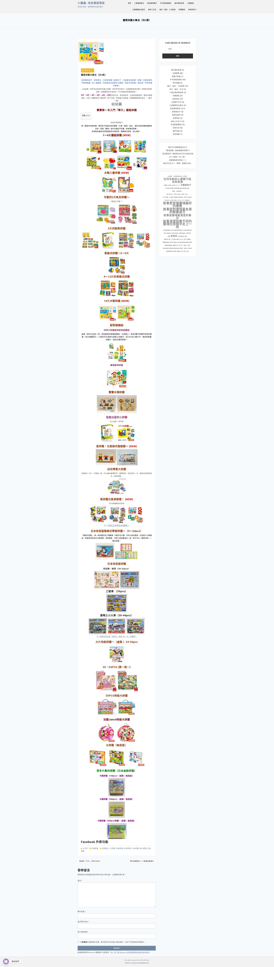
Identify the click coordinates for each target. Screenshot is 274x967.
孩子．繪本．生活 (176, 89)
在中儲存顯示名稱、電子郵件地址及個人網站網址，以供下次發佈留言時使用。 (112, 942)
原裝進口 (105, 848)
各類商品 (176, 118)
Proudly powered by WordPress (137, 960)
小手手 (85, 848)
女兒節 (167, 188)
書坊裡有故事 (179, 3)
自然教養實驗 (176, 125)
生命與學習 (181, 236)
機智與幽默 (182, 233)
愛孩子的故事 (188, 197)
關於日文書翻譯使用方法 (177, 147)
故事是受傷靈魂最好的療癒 (177, 204)
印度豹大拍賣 (172, 185)
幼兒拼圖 (127, 848)
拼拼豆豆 (176, 128)
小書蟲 (84, 89)
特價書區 (182, 9)
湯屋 (169, 236)
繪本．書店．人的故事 (167, 9)
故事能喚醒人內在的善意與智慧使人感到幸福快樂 (177, 230)
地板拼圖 (119, 848)
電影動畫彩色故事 (171, 251)
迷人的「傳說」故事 (184, 245)
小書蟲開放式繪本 (138, 9)
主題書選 (190, 3)
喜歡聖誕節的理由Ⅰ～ (177, 160)
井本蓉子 (184, 176)
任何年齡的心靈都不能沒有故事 (177, 180)
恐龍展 (176, 197)
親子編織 (176, 83)
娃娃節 (172, 188)
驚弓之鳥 (186, 251)
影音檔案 (176, 134)
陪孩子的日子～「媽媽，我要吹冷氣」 (177, 163)
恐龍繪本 (180, 197)
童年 (186, 236)
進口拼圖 (142, 848)
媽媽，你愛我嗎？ (177, 191)
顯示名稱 (82, 912)
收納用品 (175, 99)
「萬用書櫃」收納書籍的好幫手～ (178, 150)
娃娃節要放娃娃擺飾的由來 (182, 188)
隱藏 (87, 115)
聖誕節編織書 (168, 245)
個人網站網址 (83, 932)
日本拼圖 (135, 848)
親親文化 (175, 245)
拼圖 (82, 851)
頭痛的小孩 (180, 251)
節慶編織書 (166, 242)
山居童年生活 (176, 102)
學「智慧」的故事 (168, 197)
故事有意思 (176, 115)
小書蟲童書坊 (139, 3)
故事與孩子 (192, 9)
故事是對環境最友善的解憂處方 (177, 210)
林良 (165, 233)
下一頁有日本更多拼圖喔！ (117, 525)
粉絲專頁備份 (152, 3)
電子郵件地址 (83, 922)
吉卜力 (178, 185)
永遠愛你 (188, 233)
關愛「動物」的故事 (186, 248)
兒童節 (165, 185)
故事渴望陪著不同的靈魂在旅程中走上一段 (177, 224)
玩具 (149, 848)
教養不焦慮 (176, 76)
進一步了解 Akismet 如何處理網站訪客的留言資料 (130, 952)
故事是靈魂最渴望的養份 (177, 217)
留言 (80, 881)
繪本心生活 (152, 9)
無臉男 (174, 236)
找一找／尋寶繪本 (185, 200)
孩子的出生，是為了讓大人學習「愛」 (177, 194)
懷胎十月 (176, 200)
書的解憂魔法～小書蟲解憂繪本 (142, 861)
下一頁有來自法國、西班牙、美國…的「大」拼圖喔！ (116, 637)
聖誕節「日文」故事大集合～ (90, 861)
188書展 (169, 176)
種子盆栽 (176, 131)
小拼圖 (112, 848)
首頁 (129, 3)
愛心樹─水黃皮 (169, 200)
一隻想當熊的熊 (177, 176)
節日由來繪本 (173, 242)
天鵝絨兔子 (186, 185)
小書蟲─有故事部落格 (91, 3)
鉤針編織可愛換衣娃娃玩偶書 (171, 248)
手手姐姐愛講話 (165, 3)
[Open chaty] (6, 961)
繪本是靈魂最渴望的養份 (185, 242)
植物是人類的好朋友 (172, 233)
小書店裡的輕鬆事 (176, 92)
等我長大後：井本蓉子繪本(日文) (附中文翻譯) (177, 239)
